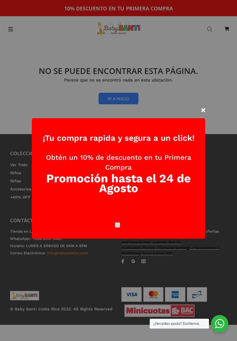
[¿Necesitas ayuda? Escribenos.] (219, 323)
